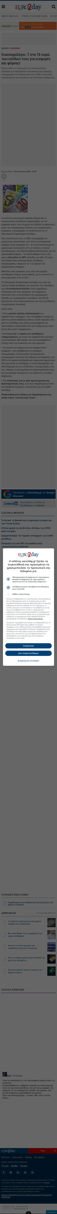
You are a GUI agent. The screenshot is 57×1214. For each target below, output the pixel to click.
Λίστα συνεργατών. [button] (35, 619)
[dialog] (28, 607)
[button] (28, 594)
